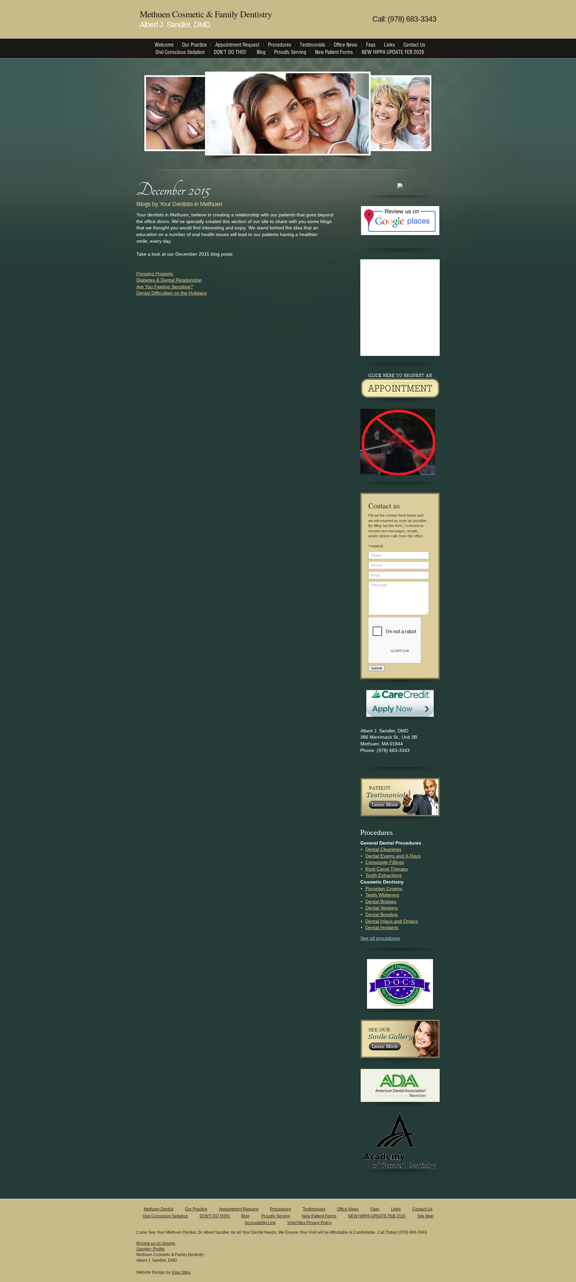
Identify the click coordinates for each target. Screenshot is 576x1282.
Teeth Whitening (382, 894)
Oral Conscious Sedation (165, 1216)
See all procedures (380, 938)
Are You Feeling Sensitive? (164, 286)
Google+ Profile (150, 1249)
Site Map (425, 1216)
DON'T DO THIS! (215, 1216)
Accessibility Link (260, 1222)
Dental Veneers (381, 907)
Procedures (280, 1209)
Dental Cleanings (383, 849)
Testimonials (314, 1209)
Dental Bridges (380, 901)
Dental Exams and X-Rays (393, 856)
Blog (245, 1216)
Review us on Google (155, 1243)
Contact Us (422, 1209)
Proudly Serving (275, 1216)
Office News (348, 1209)
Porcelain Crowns (383, 888)
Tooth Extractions (383, 875)
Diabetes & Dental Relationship (169, 280)
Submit (376, 668)
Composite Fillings (384, 862)
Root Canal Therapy (386, 869)
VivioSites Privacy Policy (309, 1222)
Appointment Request (238, 1209)
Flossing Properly (155, 273)
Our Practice (196, 1209)
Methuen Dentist (158, 1209)
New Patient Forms (319, 1216)
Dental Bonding (381, 914)
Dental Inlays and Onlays (391, 921)
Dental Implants (381, 927)
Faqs (374, 1209)
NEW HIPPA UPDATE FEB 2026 (377, 1216)
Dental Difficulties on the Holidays (171, 293)
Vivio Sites (180, 1272)
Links (396, 1209)
